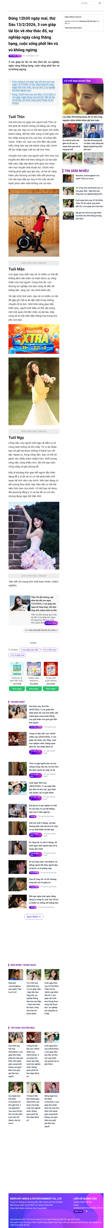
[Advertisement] (33, 941)
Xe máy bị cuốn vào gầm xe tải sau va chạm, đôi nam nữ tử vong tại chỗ (71, 145)
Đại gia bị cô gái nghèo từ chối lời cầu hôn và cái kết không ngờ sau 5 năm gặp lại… (43, 808)
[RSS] (85, 1211)
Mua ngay (17, 688)
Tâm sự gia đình (34, 775)
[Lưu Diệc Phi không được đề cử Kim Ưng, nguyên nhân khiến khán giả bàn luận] (83, 99)
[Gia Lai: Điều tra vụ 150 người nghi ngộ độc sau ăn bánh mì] (94, 159)
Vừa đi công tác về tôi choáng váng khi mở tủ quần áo (42, 881)
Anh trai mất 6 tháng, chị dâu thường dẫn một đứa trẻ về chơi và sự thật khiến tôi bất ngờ (43, 826)
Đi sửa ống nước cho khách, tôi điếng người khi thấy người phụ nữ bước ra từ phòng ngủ (43, 865)
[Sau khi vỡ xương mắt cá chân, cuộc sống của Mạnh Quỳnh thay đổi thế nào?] (94, 130)
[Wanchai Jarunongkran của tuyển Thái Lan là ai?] (15, 974)
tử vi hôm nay (50, 650)
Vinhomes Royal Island (73, 28)
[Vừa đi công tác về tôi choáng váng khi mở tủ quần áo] (17, 884)
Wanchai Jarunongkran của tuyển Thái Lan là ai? (14, 987)
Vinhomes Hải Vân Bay (87, 21)
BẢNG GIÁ (78, 1211)
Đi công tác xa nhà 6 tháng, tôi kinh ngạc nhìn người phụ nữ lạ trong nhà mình (43, 845)
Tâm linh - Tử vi (15, 56)
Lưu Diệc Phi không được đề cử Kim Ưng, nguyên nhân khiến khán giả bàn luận (83, 119)
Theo (40, 630)
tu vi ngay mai (18, 655)
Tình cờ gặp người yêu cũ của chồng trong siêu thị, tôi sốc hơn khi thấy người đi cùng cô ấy (43, 766)
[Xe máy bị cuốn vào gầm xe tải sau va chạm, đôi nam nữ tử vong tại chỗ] (72, 130)
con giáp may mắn (30, 650)
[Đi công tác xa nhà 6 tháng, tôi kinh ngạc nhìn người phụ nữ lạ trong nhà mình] (17, 848)
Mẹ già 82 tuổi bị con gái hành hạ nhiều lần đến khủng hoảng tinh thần (89, 216)
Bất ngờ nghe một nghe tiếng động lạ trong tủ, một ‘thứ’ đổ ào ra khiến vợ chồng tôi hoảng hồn (43, 899)
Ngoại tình (34, 873)
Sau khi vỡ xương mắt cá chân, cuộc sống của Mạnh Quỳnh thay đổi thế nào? (94, 145)
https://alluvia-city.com (73, 17)
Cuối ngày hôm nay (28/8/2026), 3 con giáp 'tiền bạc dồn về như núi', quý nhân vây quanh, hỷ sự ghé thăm (42, 788)
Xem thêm (52, 623)
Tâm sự (33, 816)
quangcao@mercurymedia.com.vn (88, 1208)
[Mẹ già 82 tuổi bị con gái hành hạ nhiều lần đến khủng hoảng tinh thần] (68, 215)
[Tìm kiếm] (100, 3)
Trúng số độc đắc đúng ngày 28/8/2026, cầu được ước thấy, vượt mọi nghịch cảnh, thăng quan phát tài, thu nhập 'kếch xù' (33, 1108)
